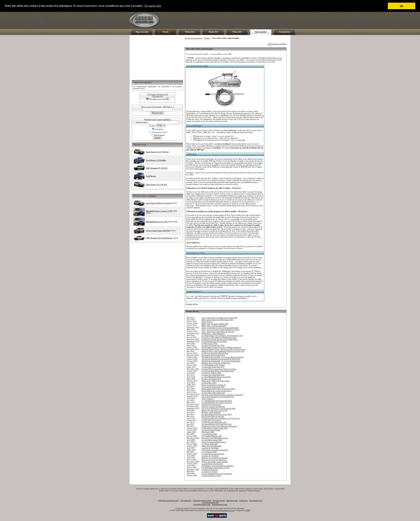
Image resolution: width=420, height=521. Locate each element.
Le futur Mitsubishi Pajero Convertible (216, 377)
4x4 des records (219, 500)
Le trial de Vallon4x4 (210, 444)
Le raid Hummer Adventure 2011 (214, 422)
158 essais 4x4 (157, 96)
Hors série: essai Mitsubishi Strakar (215, 438)
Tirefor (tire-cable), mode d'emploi (215, 462)
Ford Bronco (151, 176)
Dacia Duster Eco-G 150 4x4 (157, 152)
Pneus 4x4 (237, 32)
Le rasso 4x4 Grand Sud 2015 (213, 387)
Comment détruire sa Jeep (211, 475)
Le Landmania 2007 (209, 452)
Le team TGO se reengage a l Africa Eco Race (219, 369)
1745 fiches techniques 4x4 (157, 94)
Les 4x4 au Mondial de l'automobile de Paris (218, 408)
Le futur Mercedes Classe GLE (213, 393)
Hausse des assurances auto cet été (214, 410)
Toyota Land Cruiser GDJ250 (158, 231)
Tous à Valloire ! (208, 399)
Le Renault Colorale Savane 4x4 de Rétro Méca (220, 339)
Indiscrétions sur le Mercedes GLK (215, 450)
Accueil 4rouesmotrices (193, 38)
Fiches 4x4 (189, 32)
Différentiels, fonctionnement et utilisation (218, 466)
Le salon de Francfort (210, 470)
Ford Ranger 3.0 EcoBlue (156, 160)
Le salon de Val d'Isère (210, 448)
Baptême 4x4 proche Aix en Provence (216, 363)
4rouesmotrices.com (219, 504)
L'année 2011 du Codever (211, 420)
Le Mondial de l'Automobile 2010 (215, 428)
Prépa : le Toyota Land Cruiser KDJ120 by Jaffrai (220, 330)
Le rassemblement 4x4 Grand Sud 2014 (217, 401)
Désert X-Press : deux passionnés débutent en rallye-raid (223, 351)
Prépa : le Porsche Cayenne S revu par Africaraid (220, 328)
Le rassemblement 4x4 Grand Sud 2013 (217, 402)
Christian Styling (192, 304)
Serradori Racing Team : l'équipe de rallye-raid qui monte (223, 349)
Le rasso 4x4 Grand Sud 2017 (213, 367)
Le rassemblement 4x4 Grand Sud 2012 (217, 414)
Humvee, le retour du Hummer (213, 406)
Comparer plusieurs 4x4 (202, 500)
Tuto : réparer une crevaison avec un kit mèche (219, 318)
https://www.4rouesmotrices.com (222, 510)
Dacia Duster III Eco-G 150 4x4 (158, 203)
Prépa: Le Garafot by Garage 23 (214, 385)
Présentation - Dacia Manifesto (213, 333)
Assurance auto (232, 500)
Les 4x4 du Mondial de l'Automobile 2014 (218, 397)
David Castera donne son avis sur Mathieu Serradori (221, 347)
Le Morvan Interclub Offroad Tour (215, 353)
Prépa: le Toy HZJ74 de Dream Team (216, 381)
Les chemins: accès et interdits (213, 454)
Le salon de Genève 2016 (211, 379)
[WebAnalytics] (200, 515)
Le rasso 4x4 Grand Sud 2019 (213, 345)
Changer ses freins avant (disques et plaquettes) (219, 426)
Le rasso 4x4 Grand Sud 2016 (213, 375)
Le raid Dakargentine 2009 (212, 440)
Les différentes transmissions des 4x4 (216, 468)
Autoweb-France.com (202, 504)
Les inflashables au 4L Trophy (213, 365)
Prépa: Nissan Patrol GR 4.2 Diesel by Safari (218, 389)
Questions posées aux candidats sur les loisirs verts (221, 418)
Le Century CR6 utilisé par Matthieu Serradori (219, 337)
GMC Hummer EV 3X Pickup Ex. (159, 238)
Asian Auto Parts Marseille (211, 446)
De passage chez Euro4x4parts (213, 355)
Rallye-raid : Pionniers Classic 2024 (215, 324)
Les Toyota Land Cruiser (211, 430)
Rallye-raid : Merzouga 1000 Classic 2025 (218, 320)
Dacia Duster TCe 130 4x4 (156, 185)
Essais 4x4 (213, 32)
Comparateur (284, 32)
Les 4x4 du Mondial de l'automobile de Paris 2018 (221, 359)
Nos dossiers (260, 32)
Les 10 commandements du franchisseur (217, 473)
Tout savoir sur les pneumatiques (214, 460)
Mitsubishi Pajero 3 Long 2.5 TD (159, 211)
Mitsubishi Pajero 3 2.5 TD (156, 222)
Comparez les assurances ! (211, 404)
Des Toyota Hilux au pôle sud (213, 416)
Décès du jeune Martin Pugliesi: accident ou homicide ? (223, 395)
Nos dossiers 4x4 (255, 500)
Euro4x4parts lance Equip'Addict (214, 341)
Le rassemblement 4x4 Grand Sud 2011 (217, 424)
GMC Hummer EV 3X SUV (157, 168)
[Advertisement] (230, 20)
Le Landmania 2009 (209, 434)
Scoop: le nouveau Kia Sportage (214, 442)
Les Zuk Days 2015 (209, 383)
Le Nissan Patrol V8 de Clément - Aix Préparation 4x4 (222, 335)
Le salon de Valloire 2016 (211, 373)
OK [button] (401, 6)
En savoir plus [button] (153, 5)
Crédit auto (243, 500)
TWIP (248, 510)
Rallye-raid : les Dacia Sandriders (214, 326)
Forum (165, 32)
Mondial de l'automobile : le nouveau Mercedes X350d (222, 357)
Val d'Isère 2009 (208, 432)
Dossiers (207, 38)
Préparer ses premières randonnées (215, 458)
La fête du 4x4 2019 (209, 343)
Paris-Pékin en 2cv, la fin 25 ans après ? (217, 391)
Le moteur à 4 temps (209, 472)
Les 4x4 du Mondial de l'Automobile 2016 (218, 371)
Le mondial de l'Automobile (212, 464)
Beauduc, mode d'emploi (211, 412)
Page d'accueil (142, 32)
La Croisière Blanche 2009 (212, 436)
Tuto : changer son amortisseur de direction (218, 331)
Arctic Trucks (207, 322)
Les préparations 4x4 (211, 502)
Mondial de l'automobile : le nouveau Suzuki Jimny (221, 361)
